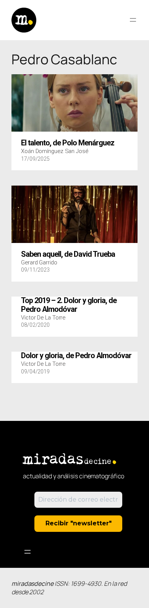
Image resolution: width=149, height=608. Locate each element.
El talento (67, 143)
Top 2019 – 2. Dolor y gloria (69, 305)
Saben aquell (68, 254)
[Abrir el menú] (133, 19)
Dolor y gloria (76, 356)
